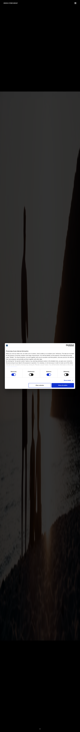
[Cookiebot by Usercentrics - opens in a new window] (67, 345)
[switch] (31, 374)
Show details (67, 380)
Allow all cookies (62, 385)
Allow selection (40, 385)
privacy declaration (11, 366)
